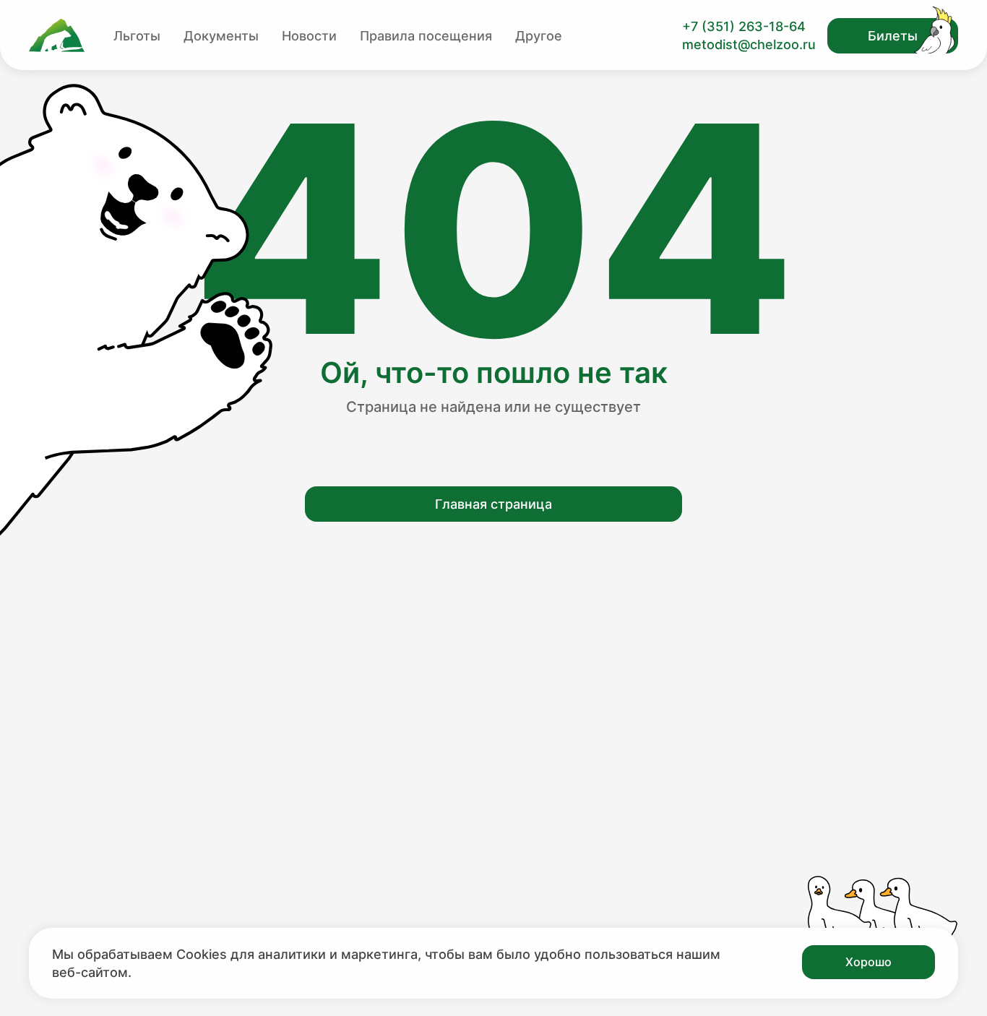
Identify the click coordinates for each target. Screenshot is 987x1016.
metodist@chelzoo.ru (749, 44)
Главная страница (493, 504)
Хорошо (868, 962)
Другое (538, 35)
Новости (309, 35)
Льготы (136, 35)
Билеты (893, 35)
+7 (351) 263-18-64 (744, 26)
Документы (221, 35)
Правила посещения (426, 35)
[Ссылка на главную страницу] (57, 35)
